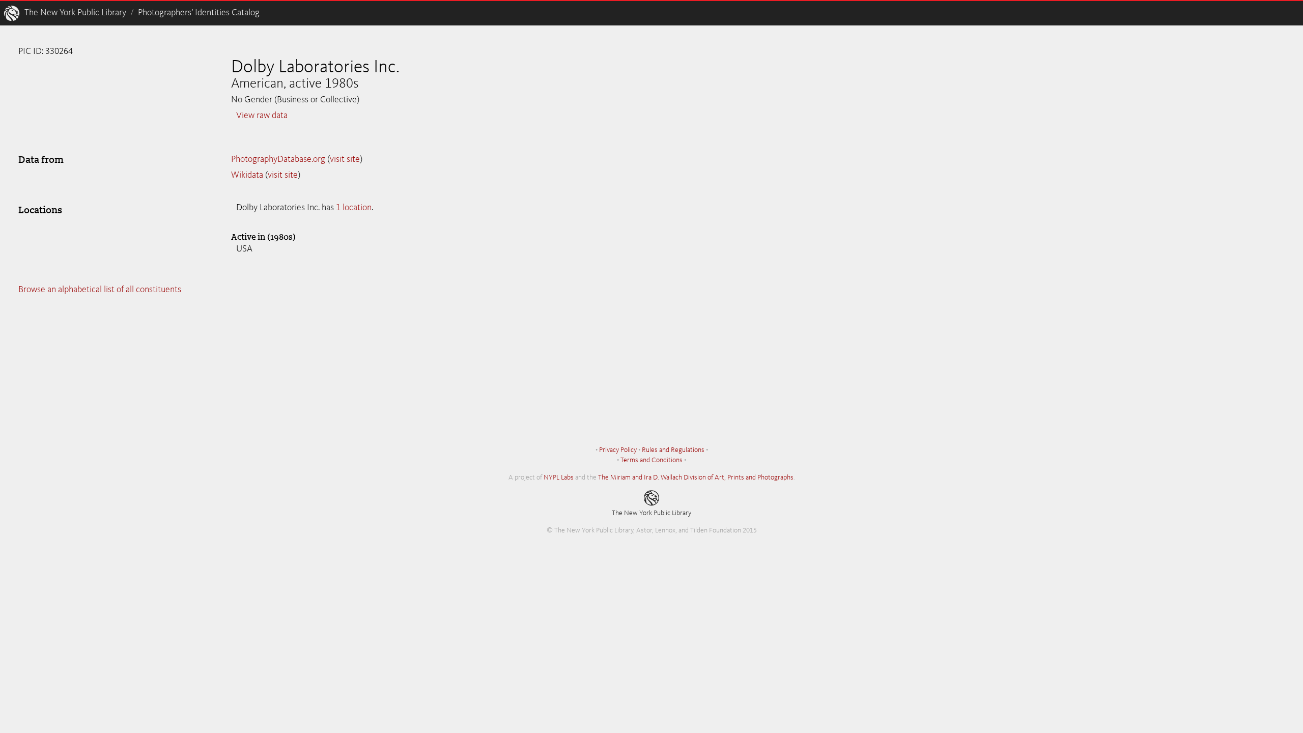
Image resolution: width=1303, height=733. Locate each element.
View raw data (262, 115)
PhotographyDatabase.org (278, 159)
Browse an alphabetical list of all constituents (99, 289)
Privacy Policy (618, 450)
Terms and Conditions (651, 460)
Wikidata (247, 175)
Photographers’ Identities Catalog (199, 12)
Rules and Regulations (673, 450)
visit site (345, 159)
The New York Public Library (75, 12)
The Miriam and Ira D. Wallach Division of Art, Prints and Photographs (696, 477)
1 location (354, 207)
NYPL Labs (559, 477)
